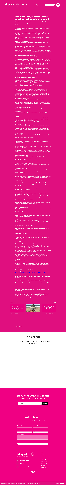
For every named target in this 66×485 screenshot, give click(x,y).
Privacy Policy (38, 483)
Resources (43, 465)
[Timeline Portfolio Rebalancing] (33, 308)
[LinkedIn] (32, 472)
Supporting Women (45, 459)
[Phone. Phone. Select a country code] (35, 431)
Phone (34, 429)
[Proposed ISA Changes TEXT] (17, 308)
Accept (62, 483)
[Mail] (23, 5)
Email (18, 429)
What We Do (44, 456)
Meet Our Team (44, 461)
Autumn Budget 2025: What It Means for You (48, 314)
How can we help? (20, 434)
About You (43, 454)
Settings (57, 483)
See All (55, 302)
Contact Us (43, 467)
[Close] (64, 483)
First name (19, 425)
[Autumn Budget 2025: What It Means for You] (49, 308)
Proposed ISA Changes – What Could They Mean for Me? (16, 314)
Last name (35, 425)
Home (42, 452)
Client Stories (44, 463)
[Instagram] (34, 472)
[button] (58, 5)
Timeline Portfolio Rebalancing (30, 314)
